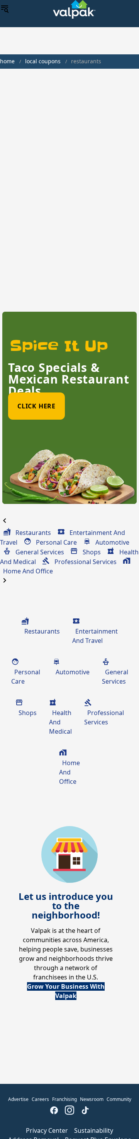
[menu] (4, 9)
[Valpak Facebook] (54, 1111)
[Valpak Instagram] (69, 1111)
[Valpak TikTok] (85, 1111)
